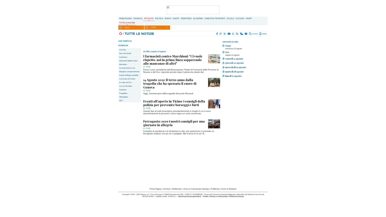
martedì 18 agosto (234, 71)
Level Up (122, 50)
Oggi (228, 45)
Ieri (227, 52)
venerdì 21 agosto (234, 58)
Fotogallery (123, 93)
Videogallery (123, 97)
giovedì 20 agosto (234, 62)
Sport (249, 18)
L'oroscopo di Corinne (127, 79)
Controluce (123, 57)
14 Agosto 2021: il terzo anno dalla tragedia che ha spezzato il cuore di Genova (169, 83)
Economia (198, 18)
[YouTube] (229, 34)
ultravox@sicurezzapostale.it (189, 196)
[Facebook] (217, 34)
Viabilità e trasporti (214, 18)
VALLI (127, 28)
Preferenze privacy (236, 196)
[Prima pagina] (120, 34)
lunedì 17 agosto (233, 75)
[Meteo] (241, 34)
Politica (159, 18)
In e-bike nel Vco (125, 82)
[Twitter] (224, 34)
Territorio (186, 18)
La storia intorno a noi (127, 68)
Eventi (168, 18)
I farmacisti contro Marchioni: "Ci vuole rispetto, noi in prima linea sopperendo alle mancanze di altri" (172, 59)
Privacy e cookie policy (219, 196)
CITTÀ (153, 28)
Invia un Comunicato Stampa (196, 189)
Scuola (230, 18)
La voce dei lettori (125, 86)
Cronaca (137, 18)
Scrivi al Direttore (228, 189)
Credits (205, 196)
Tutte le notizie (127, 23)
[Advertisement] (245, 101)
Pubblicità (215, 189)
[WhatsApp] (233, 34)
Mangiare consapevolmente (129, 71)
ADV (121, 100)
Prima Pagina (125, 18)
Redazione (177, 189)
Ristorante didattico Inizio (128, 61)
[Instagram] (220, 34)
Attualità (148, 18)
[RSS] (237, 34)
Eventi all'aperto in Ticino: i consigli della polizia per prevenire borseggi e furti (174, 103)
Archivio (255, 34)
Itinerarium (123, 64)
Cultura (240, 18)
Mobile (264, 34)
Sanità (176, 18)
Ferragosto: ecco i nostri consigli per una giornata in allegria (174, 123)
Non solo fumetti (125, 53)
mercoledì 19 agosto (235, 67)
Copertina (122, 90)
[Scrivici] (246, 34)
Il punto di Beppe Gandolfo (128, 75)
